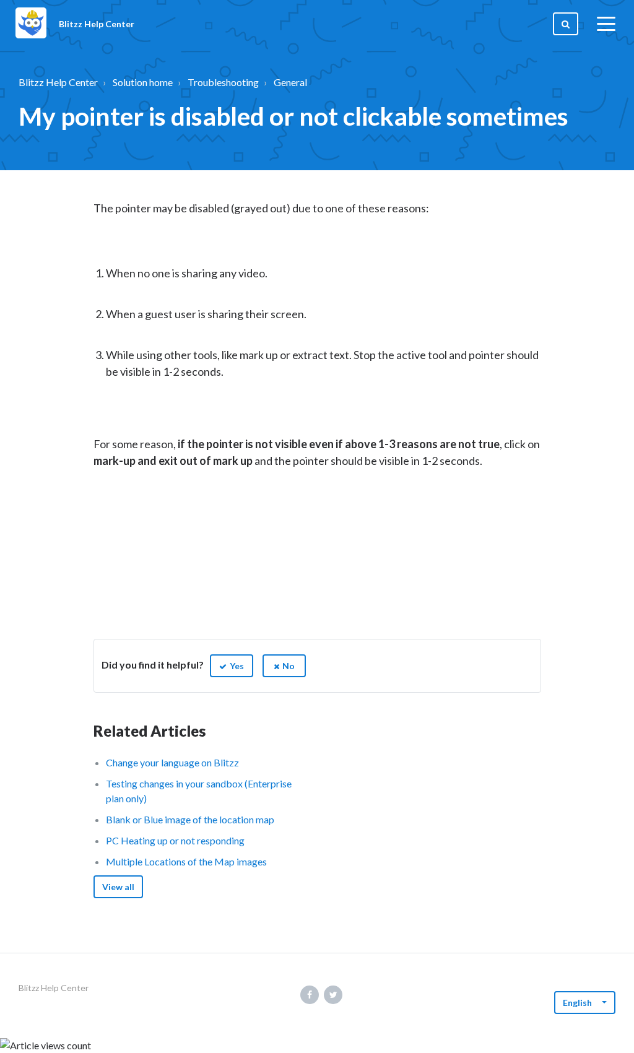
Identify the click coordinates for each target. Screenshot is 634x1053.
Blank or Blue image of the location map (190, 819)
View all (118, 887)
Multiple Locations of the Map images (186, 861)
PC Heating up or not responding (175, 840)
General (290, 82)
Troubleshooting (223, 82)
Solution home (143, 82)
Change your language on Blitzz (172, 762)
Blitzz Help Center (58, 82)
